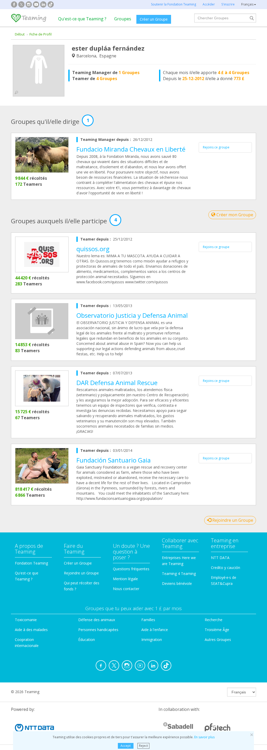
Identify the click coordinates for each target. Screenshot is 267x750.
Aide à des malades (31, 629)
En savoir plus (204, 737)
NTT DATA (220, 557)
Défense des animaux (96, 619)
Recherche (213, 619)
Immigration (151, 639)
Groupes (122, 19)
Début (20, 34)
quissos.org (93, 248)
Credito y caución (225, 567)
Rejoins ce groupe (216, 147)
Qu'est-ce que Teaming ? (82, 19)
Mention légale (125, 578)
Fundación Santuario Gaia (113, 460)
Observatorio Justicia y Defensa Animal (132, 315)
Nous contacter (126, 588)
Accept (125, 745)
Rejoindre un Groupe (232, 520)
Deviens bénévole (177, 583)
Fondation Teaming (31, 563)
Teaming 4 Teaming (179, 573)
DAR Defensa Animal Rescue (116, 382)
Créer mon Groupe (234, 215)
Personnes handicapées (98, 629)
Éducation (86, 639)
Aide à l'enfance (154, 629)
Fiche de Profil (40, 34)
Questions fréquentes (131, 568)
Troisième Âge (217, 629)
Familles (148, 619)
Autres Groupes (218, 639)
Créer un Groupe (154, 19)
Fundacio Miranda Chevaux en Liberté (130, 149)
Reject (143, 745)
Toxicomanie (26, 619)
